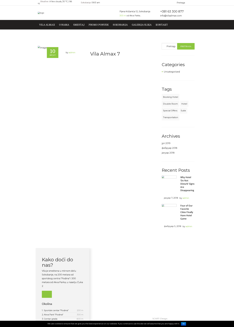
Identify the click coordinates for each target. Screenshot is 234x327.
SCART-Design (159, 318)
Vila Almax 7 (105, 54)
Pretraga (185, 46)
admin (72, 52)
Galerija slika (142, 24)
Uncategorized (172, 71)
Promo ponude (99, 24)
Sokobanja (120, 24)
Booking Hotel (170, 97)
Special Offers (170, 110)
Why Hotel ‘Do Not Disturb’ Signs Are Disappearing (187, 184)
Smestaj (78, 24)
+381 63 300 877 (161, 268)
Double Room (170, 103)
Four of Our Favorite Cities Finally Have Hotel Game (186, 212)
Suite (183, 110)
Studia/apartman (114, 263)
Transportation (170, 117)
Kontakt (162, 24)
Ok (184, 324)
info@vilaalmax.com (171, 15)
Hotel (184, 103)
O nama (64, 24)
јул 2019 (166, 143)
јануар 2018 (168, 152)
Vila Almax (47, 24)
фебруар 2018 (169, 148)
